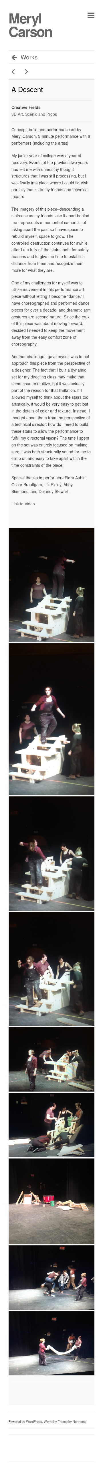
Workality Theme (56, 1421)
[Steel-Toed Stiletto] (25, 71)
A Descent (27, 89)
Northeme (79, 1421)
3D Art (17, 114)
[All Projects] (68, 1391)
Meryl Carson (30, 24)
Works (29, 57)
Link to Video (23, 503)
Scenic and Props (41, 114)
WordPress (34, 1421)
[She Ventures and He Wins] (14, 71)
